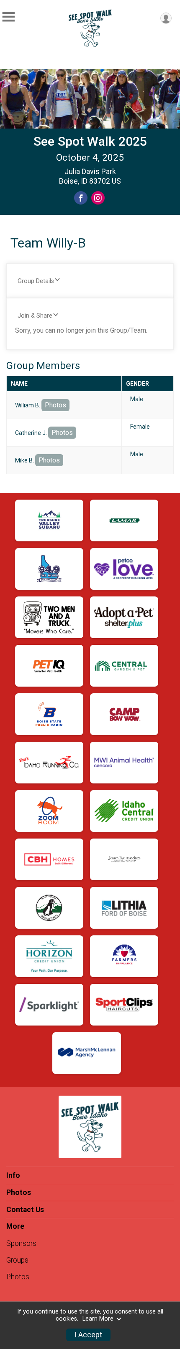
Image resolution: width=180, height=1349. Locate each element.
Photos (55, 405)
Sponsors (21, 1243)
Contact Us (25, 1209)
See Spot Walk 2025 (90, 141)
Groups (17, 1260)
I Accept (88, 1335)
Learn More (97, 1318)
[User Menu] (166, 18)
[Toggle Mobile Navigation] (8, 16)
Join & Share (35, 315)
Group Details (36, 281)
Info (13, 1175)
